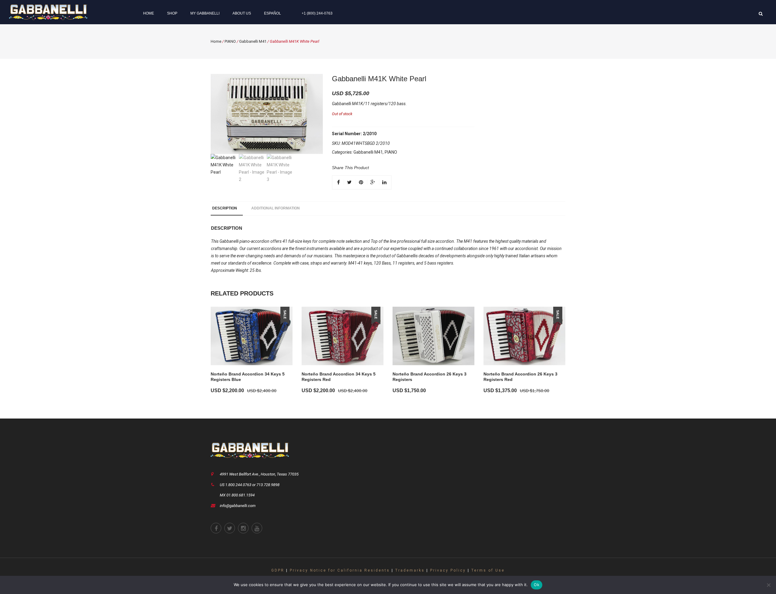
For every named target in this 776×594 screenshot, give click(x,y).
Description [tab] (224, 208)
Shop (172, 13)
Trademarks (410, 570)
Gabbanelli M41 (252, 41)
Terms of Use (488, 570)
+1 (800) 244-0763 (317, 13)
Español (272, 13)
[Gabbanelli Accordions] (48, 12)
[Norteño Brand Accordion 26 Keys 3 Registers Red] (524, 336)
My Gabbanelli (204, 13)
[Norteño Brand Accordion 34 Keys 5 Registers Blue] (252, 336)
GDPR (277, 570)
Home (148, 13)
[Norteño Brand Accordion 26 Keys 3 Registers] (433, 336)
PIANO (230, 41)
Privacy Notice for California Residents (340, 570)
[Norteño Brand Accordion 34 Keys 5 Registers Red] (342, 336)
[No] (768, 585)
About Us (241, 13)
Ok (536, 584)
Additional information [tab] (275, 208)
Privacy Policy (448, 570)
